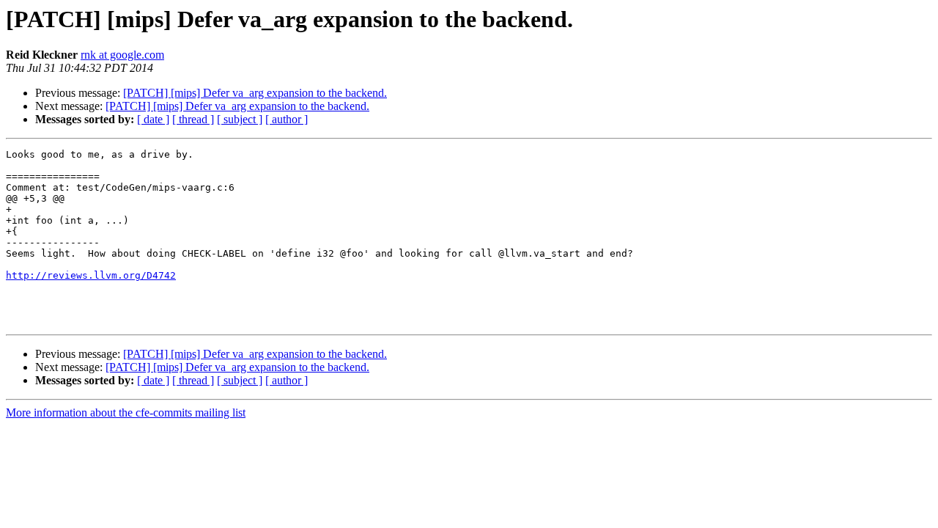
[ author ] (286, 119)
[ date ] (153, 119)
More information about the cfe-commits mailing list (125, 412)
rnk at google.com (122, 54)
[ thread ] (193, 119)
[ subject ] (239, 119)
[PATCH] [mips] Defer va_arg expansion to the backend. (255, 93)
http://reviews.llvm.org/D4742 (91, 275)
